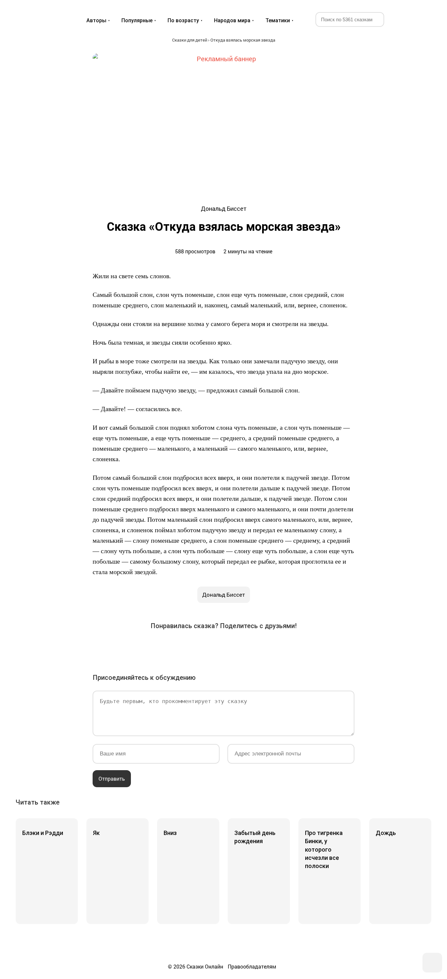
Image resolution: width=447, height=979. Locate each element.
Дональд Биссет (223, 594)
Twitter (187, 647)
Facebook (168, 647)
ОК (205, 647)
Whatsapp (260, 647)
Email (278, 647)
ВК (150, 647)
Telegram (242, 647)
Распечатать (297, 647)
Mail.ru (223, 647)
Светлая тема (417, 19)
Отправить (111, 778)
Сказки (39, 13)
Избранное (402, 19)
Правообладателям (252, 966)
